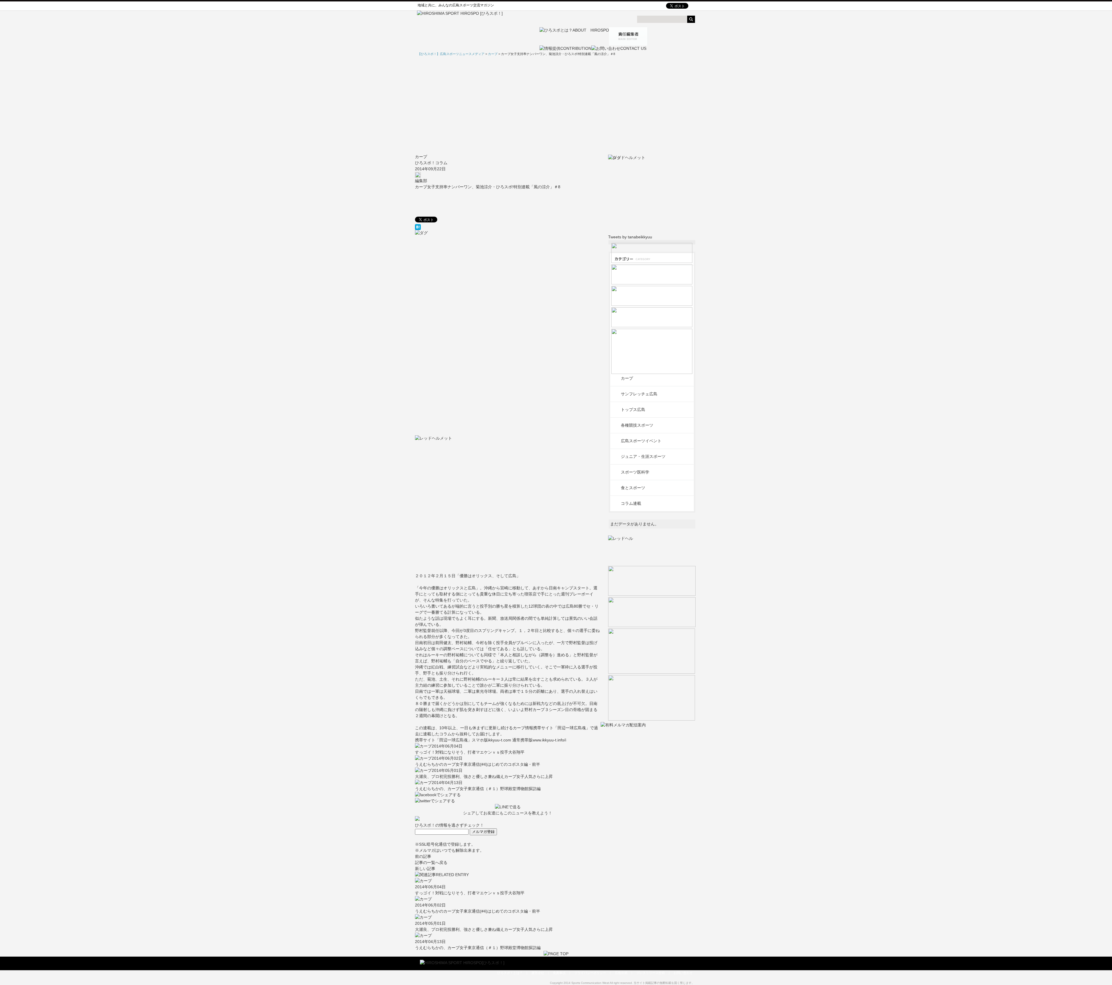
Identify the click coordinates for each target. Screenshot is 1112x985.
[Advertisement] (556, 105)
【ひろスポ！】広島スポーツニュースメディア (451, 54)
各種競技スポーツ (637, 425)
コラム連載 (631, 503)
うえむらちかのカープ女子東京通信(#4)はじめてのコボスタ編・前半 (477, 764)
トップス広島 (633, 409)
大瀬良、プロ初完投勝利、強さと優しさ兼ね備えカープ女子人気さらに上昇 (484, 776)
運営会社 (537, 973)
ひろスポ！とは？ (510, 973)
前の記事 (423, 856)
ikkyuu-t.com (500, 740)
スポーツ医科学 (635, 472)
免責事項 (559, 973)
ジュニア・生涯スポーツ (643, 456)
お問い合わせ (683, 973)
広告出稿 (621, 973)
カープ (421, 156)
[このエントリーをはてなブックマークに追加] (508, 227)
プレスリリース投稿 (650, 973)
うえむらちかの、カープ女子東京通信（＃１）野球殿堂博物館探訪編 (478, 788)
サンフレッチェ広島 (639, 394)
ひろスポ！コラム (431, 162)
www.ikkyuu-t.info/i (549, 740)
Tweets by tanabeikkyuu (630, 237)
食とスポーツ (633, 487)
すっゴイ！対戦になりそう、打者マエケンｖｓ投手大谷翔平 (469, 752)
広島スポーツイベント (641, 440)
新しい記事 (425, 868)
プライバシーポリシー (590, 973)
